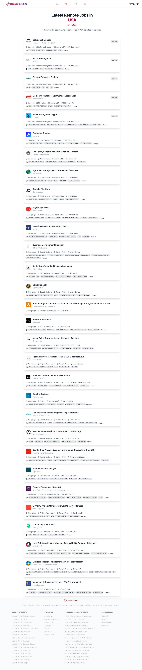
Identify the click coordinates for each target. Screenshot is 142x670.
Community (47, 628)
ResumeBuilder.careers (51, 619)
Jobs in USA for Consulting (21, 659)
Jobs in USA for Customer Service (23, 644)
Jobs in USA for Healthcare (21, 625)
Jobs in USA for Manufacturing (22, 656)
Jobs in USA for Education (21, 641)
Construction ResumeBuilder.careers (76, 622)
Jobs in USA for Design (20, 663)
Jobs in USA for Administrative (22, 650)
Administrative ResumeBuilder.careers (77, 650)
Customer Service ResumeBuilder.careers (78, 644)
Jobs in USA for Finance (20, 635)
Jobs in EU (104, 619)
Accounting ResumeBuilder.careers (76, 653)
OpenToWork (48, 625)
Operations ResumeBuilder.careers (76, 632)
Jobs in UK (104, 625)
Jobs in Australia (106, 622)
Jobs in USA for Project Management (24, 647)
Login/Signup (48, 616)
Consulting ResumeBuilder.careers (76, 659)
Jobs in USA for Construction (22, 622)
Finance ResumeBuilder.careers (75, 635)
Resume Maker (49, 635)
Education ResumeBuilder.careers (76, 641)
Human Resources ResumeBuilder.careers (78, 638)
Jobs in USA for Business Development (25, 628)
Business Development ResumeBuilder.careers (80, 628)
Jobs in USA (105, 616)
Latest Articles (48, 622)
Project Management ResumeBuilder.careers (79, 647)
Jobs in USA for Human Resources (23, 638)
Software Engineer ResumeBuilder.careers (78, 616)
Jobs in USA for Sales (19, 619)
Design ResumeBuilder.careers (75, 663)
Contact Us (47, 632)
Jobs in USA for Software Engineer (23, 616)
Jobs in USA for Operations (21, 632)
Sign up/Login (134, 4)
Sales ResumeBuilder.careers (74, 619)
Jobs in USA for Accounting (21, 653)
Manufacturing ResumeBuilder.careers (77, 656)
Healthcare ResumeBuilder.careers (76, 625)
